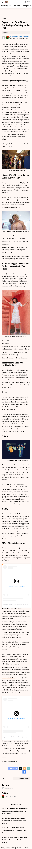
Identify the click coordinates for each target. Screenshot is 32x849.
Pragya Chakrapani (23, 36)
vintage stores (12, 761)
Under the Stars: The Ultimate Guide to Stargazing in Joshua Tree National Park (14, 811)
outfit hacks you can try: (16, 286)
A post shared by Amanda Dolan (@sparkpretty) (16, 737)
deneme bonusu (7, 837)
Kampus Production (12, 231)
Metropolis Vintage (8, 678)
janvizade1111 (14, 36)
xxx (3, 809)
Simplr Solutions (12, 460)
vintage (20, 385)
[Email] (24, 768)
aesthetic (5, 555)
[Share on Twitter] (20, 768)
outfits (18, 637)
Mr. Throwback (7, 654)
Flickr (17, 170)
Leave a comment (22, 779)
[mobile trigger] (3, 2)
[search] (25, 2)
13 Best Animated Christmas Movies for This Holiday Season (14, 820)
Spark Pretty (6, 667)
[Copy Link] (28, 768)
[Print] (24, 772)
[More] (28, 772)
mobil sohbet (6, 818)
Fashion (4, 18)
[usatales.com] (7, 2)
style (20, 73)
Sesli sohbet (6, 828)
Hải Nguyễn (12, 336)
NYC (12, 642)
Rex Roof (12, 170)
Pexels (20, 231)
